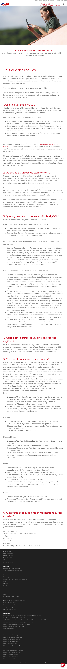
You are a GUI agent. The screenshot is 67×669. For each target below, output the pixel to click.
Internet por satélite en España (11, 639)
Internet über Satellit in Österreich (12, 652)
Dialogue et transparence (10, 607)
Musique (5, 583)
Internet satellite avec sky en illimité (13, 626)
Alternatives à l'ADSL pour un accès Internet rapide (16, 624)
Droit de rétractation (8, 562)
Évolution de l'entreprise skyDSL (11, 568)
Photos (5, 594)
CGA (4, 560)
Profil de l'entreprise (8, 553)
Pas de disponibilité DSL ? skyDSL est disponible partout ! (18, 622)
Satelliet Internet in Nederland (11, 648)
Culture (5, 585)
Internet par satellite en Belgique (11, 635)
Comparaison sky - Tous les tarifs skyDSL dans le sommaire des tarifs (22, 615)
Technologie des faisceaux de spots (12, 570)
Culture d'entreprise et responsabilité (13, 605)
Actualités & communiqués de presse (13, 592)
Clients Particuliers (39, 0)
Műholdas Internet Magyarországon (13, 650)
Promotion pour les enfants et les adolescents (15, 579)
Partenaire (60, 0)
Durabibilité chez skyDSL (9, 602)
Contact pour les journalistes (10, 596)
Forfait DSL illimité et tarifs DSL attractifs (14, 617)
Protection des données (9, 609)
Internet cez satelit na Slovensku (11, 656)
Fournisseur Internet (8, 628)
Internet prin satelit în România (11, 654)
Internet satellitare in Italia (10, 643)
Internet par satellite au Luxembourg (13, 645)
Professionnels (50, 0)
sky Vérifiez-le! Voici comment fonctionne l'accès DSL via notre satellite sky (25, 620)
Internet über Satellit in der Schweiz (12, 659)
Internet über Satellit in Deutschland (12, 637)
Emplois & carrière (8, 555)
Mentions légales (7, 557)
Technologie (6, 577)
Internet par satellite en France (11, 641)
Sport (4, 581)
